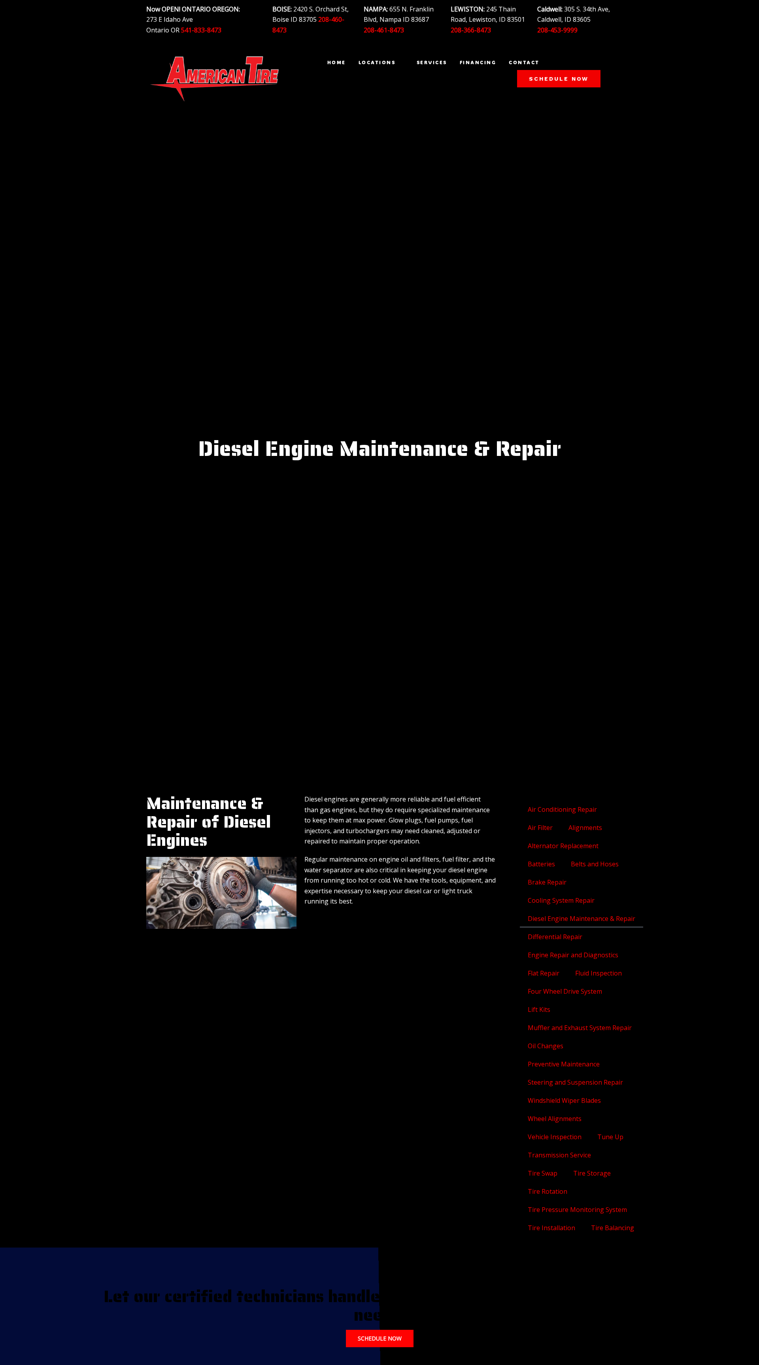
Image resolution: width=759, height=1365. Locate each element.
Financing (478, 62)
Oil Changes (545, 1046)
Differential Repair (555, 936)
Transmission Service (559, 1155)
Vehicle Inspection (555, 1136)
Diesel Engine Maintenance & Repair (581, 918)
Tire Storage (592, 1173)
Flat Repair (543, 973)
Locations (377, 62)
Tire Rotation (547, 1191)
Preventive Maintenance (564, 1064)
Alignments (585, 827)
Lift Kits (539, 1009)
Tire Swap (542, 1173)
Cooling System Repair (561, 900)
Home (336, 62)
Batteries (541, 864)
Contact (524, 62)
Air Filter (540, 827)
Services (432, 62)
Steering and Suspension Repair (575, 1082)
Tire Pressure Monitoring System (577, 1209)
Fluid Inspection (598, 973)
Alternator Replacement (563, 845)
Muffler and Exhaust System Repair (580, 1027)
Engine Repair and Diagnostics (573, 955)
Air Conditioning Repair (562, 809)
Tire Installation (551, 1227)
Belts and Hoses (595, 864)
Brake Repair (547, 882)
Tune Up (610, 1136)
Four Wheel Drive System (565, 991)
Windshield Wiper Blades (564, 1100)
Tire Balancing (612, 1227)
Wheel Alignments (555, 1118)
